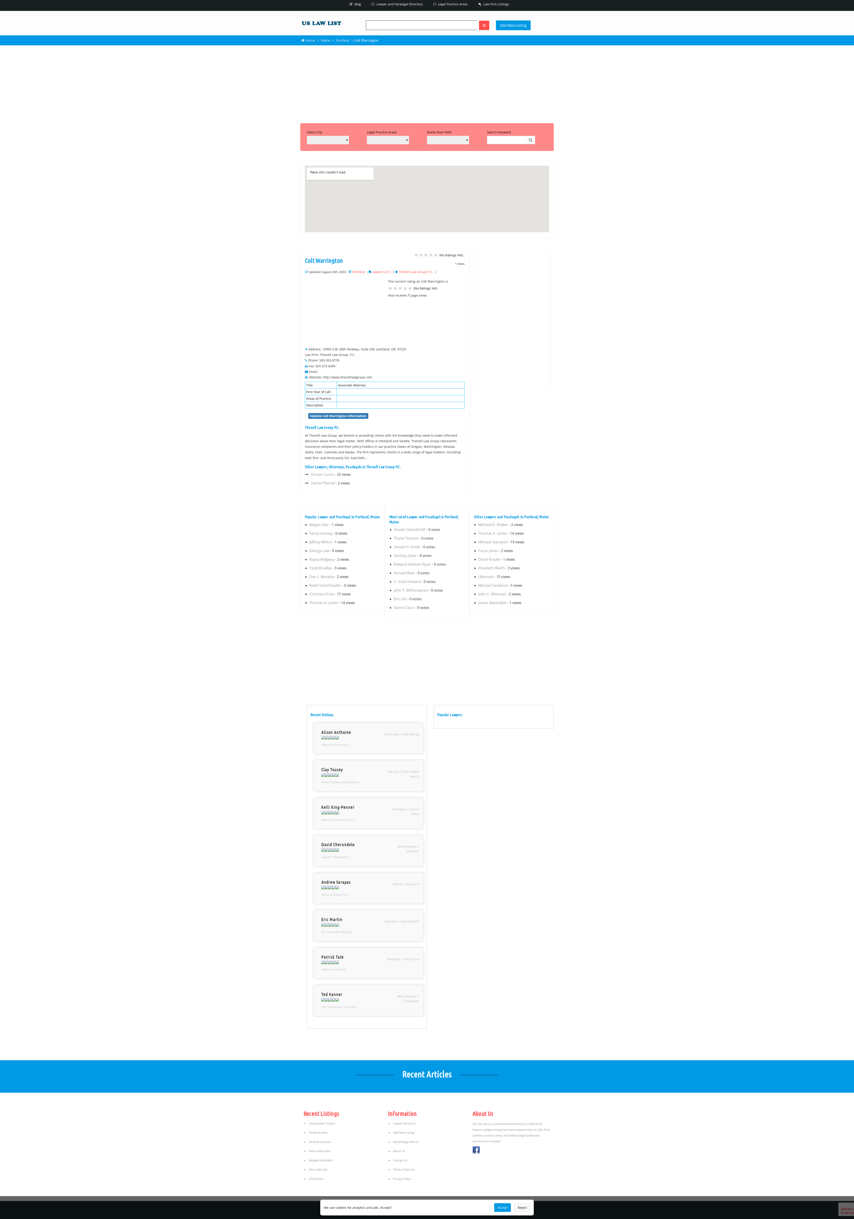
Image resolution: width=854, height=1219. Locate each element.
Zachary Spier (405, 555)
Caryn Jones (488, 550)
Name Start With (439, 132)
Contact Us (400, 1160)
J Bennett (485, 576)
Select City (314, 132)
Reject (522, 1207)
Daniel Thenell (323, 483)
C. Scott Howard (407, 581)
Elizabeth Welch (491, 568)
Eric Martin (315, 1179)
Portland (342, 40)
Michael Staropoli (493, 542)
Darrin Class (404, 607)
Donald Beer (404, 572)
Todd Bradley (320, 568)
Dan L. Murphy (321, 576)
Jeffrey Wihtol (320, 542)
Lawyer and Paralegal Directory (399, 4)
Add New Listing (513, 25)
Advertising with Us (405, 1142)
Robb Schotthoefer (325, 585)
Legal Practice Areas (452, 4)
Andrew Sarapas (319, 1142)
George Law (319, 550)
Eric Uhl (400, 598)
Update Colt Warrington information (338, 416)
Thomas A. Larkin (323, 602)
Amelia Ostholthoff (409, 529)
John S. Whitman (492, 594)
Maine (325, 40)
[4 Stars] (431, 255)
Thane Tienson (406, 538)
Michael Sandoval (493, 585)
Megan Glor (319, 524)
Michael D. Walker (493, 524)
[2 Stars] (421, 255)
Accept (502, 1207)
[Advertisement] (427, 83)
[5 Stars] (435, 255)
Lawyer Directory (404, 1123)
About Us (399, 1151)
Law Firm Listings (496, 4)
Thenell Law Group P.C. (416, 272)
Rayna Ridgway (321, 559)
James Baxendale (492, 602)
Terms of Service (404, 1169)
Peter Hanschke (319, 1151)
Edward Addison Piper (412, 564)
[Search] (484, 25)
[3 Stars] (426, 255)
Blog (357, 4)
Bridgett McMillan (320, 1160)
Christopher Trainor (321, 1123)
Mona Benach (317, 1169)
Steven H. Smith (407, 546)
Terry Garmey (320, 533)
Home (310, 40)
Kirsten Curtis (322, 474)
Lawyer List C (381, 272)
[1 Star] (416, 255)
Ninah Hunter (317, 1133)
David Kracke (489, 559)
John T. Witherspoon (411, 590)
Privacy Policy (402, 1179)
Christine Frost (321, 594)
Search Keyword (499, 132)
